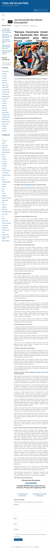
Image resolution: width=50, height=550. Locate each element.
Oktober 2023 (5, 119)
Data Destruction (6, 149)
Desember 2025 (5, 89)
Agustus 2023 (5, 123)
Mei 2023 (4, 130)
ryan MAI (17, 25)
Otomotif (4, 207)
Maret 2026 (4, 82)
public (3, 218)
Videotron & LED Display (6, 237)
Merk (3, 202)
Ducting (4, 154)
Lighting (4, 193)
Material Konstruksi (6, 197)
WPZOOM (37, 546)
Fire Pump (4, 161)
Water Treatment (6, 240)
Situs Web (16, 529)
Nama (15, 518)
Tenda (3, 232)
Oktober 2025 (5, 94)
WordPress (18, 546)
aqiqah (3, 143)
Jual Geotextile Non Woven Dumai (22, 494)
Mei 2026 (4, 78)
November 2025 (6, 91)
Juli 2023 (4, 126)
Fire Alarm (4, 159)
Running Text (5, 220)
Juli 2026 (4, 73)
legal (3, 191)
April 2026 (4, 80)
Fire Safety (4, 163)
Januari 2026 (5, 87)
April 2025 (4, 107)
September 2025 (6, 96)
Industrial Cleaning (6, 170)
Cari (3, 19)
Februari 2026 (5, 85)
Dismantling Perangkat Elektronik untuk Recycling (7, 52)
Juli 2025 (4, 101)
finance (3, 156)
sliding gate (4, 227)
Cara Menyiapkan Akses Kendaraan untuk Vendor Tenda (6, 30)
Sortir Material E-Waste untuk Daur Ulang (6, 41)
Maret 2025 (4, 110)
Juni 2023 (4, 128)
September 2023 (6, 121)
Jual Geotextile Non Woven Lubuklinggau (40, 494)
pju (2, 216)
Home (3, 14)
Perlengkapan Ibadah (7, 211)
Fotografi (4, 165)
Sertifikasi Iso (5, 225)
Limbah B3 (4, 195)
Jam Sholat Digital (6, 175)
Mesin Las (4, 204)
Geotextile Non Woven (30, 184)
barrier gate (4, 147)
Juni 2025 (4, 103)
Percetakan (4, 209)
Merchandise (5, 200)
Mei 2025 (4, 105)
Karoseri (4, 179)
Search (46, 10)
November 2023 (6, 117)
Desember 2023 (5, 114)
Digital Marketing (6, 152)
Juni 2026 (4, 75)
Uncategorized (5, 234)
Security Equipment (6, 223)
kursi (3, 188)
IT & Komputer (5, 172)
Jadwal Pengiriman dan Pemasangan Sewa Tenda (6, 47)
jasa (3, 177)
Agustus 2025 (5, 98)
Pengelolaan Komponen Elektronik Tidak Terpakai (7, 36)
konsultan (4, 184)
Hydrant (4, 168)
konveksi (4, 186)
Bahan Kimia (5, 145)
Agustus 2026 (5, 71)
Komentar (16, 504)
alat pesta (4, 140)
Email (15, 523)
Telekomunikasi (5, 229)
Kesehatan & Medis (6, 181)
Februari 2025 (5, 112)
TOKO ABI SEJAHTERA (15, 3)
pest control (5, 214)
